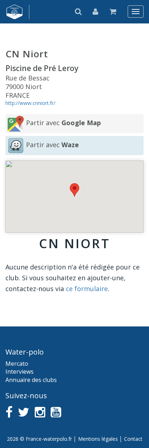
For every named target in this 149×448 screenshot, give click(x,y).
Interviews (19, 371)
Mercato (16, 364)
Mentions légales (98, 438)
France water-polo (14, 12)
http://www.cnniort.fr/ (30, 103)
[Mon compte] (95, 11)
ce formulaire (87, 288)
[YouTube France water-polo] (56, 412)
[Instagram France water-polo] (40, 412)
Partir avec (63, 122)
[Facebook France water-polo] (8, 412)
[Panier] (113, 11)
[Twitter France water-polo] (23, 412)
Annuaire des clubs (31, 380)
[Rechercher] (78, 11)
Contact (133, 438)
